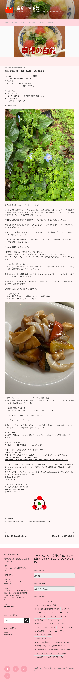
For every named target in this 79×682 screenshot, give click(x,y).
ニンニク (50, 624)
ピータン (38, 627)
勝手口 (6, 632)
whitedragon (20, 67)
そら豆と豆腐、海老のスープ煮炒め (46, 605)
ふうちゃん (65, 609)
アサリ (45, 612)
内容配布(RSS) (9, 634)
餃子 (61, 657)
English (50, 22)
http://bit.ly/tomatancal (13, 452)
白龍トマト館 (28, 8)
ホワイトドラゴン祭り (65, 627)
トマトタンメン (40, 624)
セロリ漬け (64, 616)
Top (6, 22)
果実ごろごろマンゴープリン (21, 521)
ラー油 (48, 631)
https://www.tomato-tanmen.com (21, 78)
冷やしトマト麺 (40, 635)
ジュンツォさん (53, 616)
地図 (22, 22)
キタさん (53, 612)
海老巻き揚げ (53, 649)
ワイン (55, 631)
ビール (64, 624)
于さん (62, 631)
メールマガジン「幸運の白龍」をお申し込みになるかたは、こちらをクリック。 (54, 558)
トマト (58, 620)
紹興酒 (64, 653)
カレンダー (31, 22)
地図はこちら (8, 575)
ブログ (42, 22)
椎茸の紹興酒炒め (40, 649)
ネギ (57, 624)
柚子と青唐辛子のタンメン (57, 646)
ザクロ (68, 612)
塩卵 (49, 635)
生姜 (57, 653)
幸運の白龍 (10, 518)
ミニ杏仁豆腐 (39, 631)
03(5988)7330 (9, 606)
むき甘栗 (38, 612)
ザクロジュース (40, 616)
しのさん (38, 601)
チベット (50, 620)
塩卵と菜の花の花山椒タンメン (45, 638)
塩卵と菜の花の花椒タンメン (44, 642)
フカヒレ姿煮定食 (49, 627)
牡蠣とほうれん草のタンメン (44, 653)
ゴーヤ (61, 612)
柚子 (44, 646)
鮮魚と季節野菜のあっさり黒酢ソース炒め (40, 521)
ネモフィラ (10, 521)
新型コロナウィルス (62, 642)
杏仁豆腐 (38, 646)
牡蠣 (68, 649)
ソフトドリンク (40, 620)
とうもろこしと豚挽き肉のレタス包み (47, 609)
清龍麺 (62, 649)
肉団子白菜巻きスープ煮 (43, 657)
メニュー (14, 22)
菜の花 (55, 657)
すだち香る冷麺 (48, 601)
